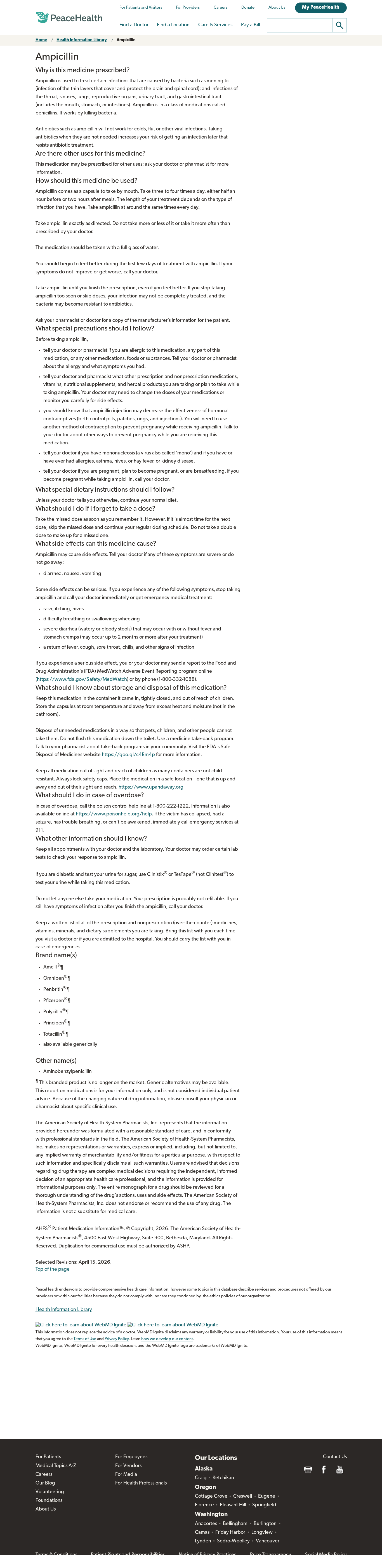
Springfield (264, 1505)
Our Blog (45, 1483)
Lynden (203, 1541)
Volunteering (50, 1492)
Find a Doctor (133, 25)
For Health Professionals (141, 1483)
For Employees (131, 1457)
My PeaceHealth (320, 7)
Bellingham (235, 1523)
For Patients (48, 1457)
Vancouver (267, 1541)
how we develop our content (167, 1339)
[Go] (340, 25)
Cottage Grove (211, 1496)
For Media (126, 1474)
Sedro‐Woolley (233, 1541)
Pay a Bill (250, 25)
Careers (220, 8)
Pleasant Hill (233, 1505)
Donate (247, 8)
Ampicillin (126, 40)
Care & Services (215, 25)
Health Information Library (81, 40)
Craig (201, 1478)
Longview (262, 1532)
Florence (204, 1505)
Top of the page (53, 1269)
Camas (202, 1532)
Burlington (265, 1523)
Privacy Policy (117, 1339)
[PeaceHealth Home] (69, 17)
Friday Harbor (230, 1532)
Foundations (49, 1500)
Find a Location (173, 25)
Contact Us (335, 1457)
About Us (276, 8)
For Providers (188, 8)
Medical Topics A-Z (56, 1466)
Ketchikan (223, 1478)
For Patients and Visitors (140, 8)
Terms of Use (85, 1339)
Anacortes (206, 1523)
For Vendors (128, 1466)
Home (41, 40)
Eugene (266, 1496)
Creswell (242, 1496)
